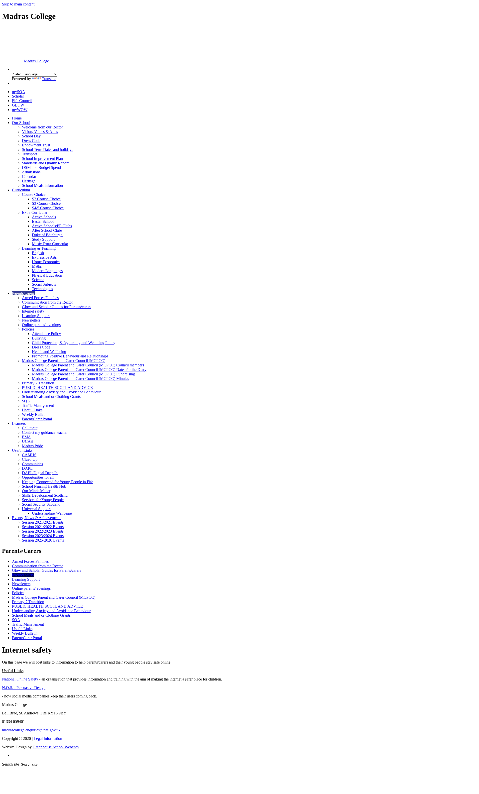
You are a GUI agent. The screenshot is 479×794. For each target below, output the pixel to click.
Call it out (29, 428)
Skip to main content (18, 4)
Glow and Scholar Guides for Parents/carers (56, 307)
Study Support (43, 239)
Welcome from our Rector (42, 127)
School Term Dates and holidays (47, 149)
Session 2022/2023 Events (43, 531)
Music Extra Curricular (50, 244)
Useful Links (32, 410)
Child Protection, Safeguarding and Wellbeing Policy (73, 342)
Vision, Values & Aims (40, 131)
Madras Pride (32, 446)
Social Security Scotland (41, 504)
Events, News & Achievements (36, 518)
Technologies (42, 289)
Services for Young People (43, 500)
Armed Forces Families (40, 298)
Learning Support (36, 316)
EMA (26, 437)
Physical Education (47, 275)
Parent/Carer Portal (37, 419)
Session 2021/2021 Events (43, 522)
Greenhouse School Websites (56, 747)
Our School (21, 122)
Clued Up (29, 459)
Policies (28, 329)
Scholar (18, 96)
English (38, 253)
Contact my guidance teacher (45, 432)
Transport (29, 154)
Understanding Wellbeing (52, 513)
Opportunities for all (38, 477)
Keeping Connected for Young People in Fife (57, 482)
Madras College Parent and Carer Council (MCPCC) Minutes (80, 378)
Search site (10, 764)
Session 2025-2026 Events (43, 540)
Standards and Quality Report (45, 163)
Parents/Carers (23, 293)
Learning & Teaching (39, 248)
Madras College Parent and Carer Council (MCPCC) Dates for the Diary (89, 369)
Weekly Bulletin (34, 414)
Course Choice (33, 194)
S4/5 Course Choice (48, 208)
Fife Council (22, 101)
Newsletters (31, 320)
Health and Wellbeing (49, 351)
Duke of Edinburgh (47, 235)
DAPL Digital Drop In (40, 473)
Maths (37, 266)
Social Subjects (44, 284)
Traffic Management (38, 405)
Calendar (29, 176)
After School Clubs (47, 230)
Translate (49, 79)
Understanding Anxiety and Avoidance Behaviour (61, 392)
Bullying (39, 338)
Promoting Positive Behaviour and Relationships (70, 356)
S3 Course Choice (46, 203)
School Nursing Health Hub (44, 486)
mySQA (18, 92)
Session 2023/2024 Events (43, 536)
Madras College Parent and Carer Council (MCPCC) (63, 360)
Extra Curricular (34, 212)
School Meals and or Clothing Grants (51, 396)
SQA (26, 401)
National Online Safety (20, 679)
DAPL (27, 468)
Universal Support (36, 509)
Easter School (43, 221)
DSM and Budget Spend (41, 167)
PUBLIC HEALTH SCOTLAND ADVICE (57, 387)
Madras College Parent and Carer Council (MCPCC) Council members (88, 365)
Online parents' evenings (41, 325)
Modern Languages (47, 271)
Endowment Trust (36, 145)
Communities (32, 464)
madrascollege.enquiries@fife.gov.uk (31, 730)
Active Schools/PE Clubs (52, 226)
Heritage (28, 181)
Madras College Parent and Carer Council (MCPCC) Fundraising (83, 374)
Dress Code (31, 140)
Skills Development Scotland (45, 495)
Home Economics (46, 262)
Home (17, 118)
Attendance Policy (46, 334)
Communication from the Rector (47, 302)
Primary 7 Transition (38, 383)
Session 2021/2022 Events (43, 527)
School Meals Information (42, 185)
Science (38, 280)
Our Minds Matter (36, 491)
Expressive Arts (44, 257)
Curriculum (21, 190)
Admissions (31, 172)
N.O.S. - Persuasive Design (23, 687)
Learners (19, 423)
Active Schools (44, 217)
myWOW (19, 110)
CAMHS (29, 455)
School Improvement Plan (42, 158)
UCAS (27, 441)
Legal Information (48, 738)
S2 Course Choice (46, 199)
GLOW (18, 105)
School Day (31, 136)
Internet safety (33, 311)
